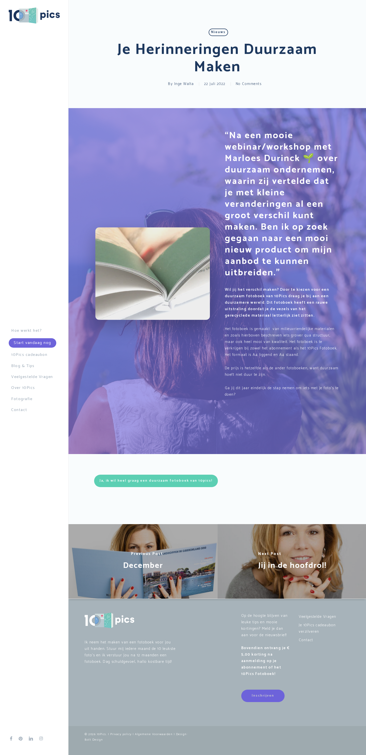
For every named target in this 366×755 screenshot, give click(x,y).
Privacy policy (121, 734)
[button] (156, 481)
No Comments (249, 84)
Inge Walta (184, 84)
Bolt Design (94, 739)
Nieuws (218, 32)
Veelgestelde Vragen (317, 617)
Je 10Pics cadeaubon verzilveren (317, 628)
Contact (306, 640)
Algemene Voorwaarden (154, 734)
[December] (143, 561)
